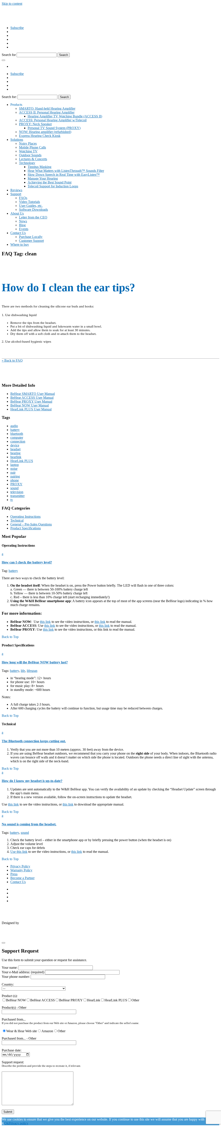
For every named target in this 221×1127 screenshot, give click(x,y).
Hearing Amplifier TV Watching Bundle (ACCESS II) (65, 116)
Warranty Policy (21, 870)
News (23, 221)
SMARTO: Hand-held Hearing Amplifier (47, 108)
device (14, 445)
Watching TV (28, 151)
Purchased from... (14, 1019)
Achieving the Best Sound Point (49, 182)
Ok (6, 1123)
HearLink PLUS (21, 461)
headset (15, 449)
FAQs (23, 198)
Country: (8, 984)
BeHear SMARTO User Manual (32, 394)
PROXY (16, 484)
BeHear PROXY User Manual (31, 401)
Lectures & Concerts (33, 159)
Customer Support (31, 240)
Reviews (16, 190)
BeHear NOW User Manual (29, 405)
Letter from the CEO (33, 217)
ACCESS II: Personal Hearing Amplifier (46, 112)
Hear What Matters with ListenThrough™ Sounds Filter (66, 171)
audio (14, 426)
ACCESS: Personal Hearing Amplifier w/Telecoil (53, 120)
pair (13, 472)
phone (14, 480)
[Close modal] (3, 942)
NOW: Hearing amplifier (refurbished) (45, 132)
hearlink (15, 457)
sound (14, 488)
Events (23, 229)
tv (11, 500)
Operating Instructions (25, 516)
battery (15, 430)
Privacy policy (18, 1123)
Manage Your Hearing (43, 178)
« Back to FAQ (12, 360)
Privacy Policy (20, 866)
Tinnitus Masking (39, 167)
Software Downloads (33, 209)
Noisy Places (28, 143)
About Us (17, 213)
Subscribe (17, 28)
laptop (14, 465)
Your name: (10, 967)
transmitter (17, 496)
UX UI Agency (95, 923)
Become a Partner (22, 878)
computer (16, 437)
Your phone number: (16, 976)
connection (17, 441)
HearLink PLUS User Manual (31, 409)
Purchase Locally (31, 237)
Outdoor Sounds (30, 155)
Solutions (16, 139)
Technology (27, 163)
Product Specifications (25, 528)
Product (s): (9, 996)
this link (45, 622)
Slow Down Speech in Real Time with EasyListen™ (64, 174)
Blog (22, 225)
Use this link (18, 851)
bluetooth (16, 433)
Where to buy (19, 244)
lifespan (32, 671)
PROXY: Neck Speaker (35, 124)
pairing (15, 476)
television (16, 492)
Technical (17, 520)
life (23, 671)
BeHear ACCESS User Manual (32, 397)
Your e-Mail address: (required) (23, 972)
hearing (15, 453)
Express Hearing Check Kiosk (39, 136)
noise (13, 468)
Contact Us (18, 233)
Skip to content (12, 3)
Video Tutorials (29, 202)
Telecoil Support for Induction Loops (53, 186)
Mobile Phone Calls (32, 147)
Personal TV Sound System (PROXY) (54, 128)
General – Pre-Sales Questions (31, 524)
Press (13, 874)
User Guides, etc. (31, 205)
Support (15, 194)
